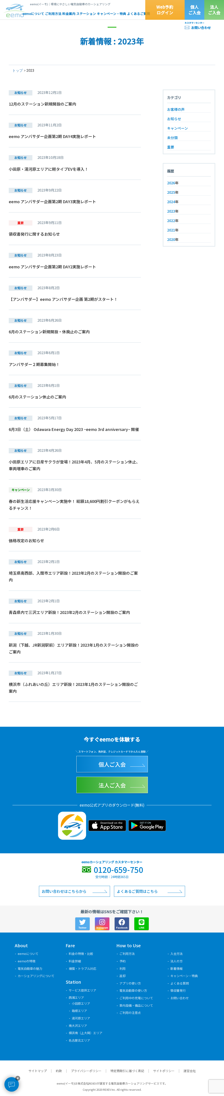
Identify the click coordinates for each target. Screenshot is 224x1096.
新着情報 (176, 968)
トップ (17, 70)
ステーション (86, 13)
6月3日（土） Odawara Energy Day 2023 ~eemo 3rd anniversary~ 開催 (74, 429)
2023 (171, 211)
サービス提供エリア (82, 990)
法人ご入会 (214, 9)
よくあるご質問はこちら (137, 891)
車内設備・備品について (136, 1005)
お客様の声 (176, 109)
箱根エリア (79, 1010)
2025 (171, 192)
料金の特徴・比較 (81, 953)
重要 (170, 147)
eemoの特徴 (26, 961)
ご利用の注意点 (130, 1012)
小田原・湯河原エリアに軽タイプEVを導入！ (48, 169)
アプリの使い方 (130, 983)
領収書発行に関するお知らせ (34, 234)
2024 (171, 201)
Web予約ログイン (164, 9)
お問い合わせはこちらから (64, 891)
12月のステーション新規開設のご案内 (42, 104)
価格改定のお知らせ (26, 540)
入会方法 (176, 953)
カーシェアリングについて (36, 976)
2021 (171, 230)
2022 (171, 220)
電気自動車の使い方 (133, 990)
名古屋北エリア (79, 1040)
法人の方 (176, 961)
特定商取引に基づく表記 (127, 1071)
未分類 (172, 137)
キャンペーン (177, 128)
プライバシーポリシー (86, 1071)
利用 (122, 968)
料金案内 (68, 13)
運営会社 (190, 1071)
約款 (59, 1071)
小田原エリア (81, 1003)
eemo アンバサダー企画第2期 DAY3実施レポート (52, 201)
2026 (171, 182)
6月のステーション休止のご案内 (37, 397)
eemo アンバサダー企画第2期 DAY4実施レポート (52, 136)
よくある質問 (179, 983)
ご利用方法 (53, 13)
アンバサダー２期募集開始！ (34, 364)
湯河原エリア (81, 1018)
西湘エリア (76, 997)
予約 (122, 961)
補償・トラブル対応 (82, 968)
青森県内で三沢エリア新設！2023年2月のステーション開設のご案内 (69, 612)
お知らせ (174, 118)
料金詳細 (75, 961)
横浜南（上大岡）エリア (85, 1033)
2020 (171, 239)
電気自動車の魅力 (30, 968)
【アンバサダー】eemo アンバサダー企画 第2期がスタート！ (63, 299)
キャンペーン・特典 (111, 13)
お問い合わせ (201, 27)
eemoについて (33, 13)
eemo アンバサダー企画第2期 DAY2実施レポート (52, 266)
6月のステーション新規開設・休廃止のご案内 (49, 331)
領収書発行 (178, 990)
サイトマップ (37, 1071)
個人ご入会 (194, 9)
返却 (122, 976)
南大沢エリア (78, 1025)
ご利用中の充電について (136, 998)
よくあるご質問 (138, 13)
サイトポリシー (164, 1071)
